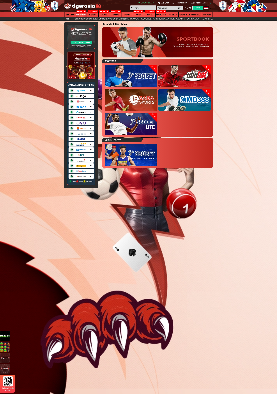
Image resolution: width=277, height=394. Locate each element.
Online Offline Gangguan (82, 181)
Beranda (70, 15)
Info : (68, 18)
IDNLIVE (116, 15)
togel (150, 15)
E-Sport (92, 15)
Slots (104, 15)
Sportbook (81, 15)
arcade (127, 15)
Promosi (207, 15)
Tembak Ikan (184, 15)
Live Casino (161, 15)
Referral (195, 15)
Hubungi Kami (181, 3)
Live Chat (164, 3)
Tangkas (173, 15)
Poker (138, 15)
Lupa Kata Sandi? (199, 3)
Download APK (147, 3)
